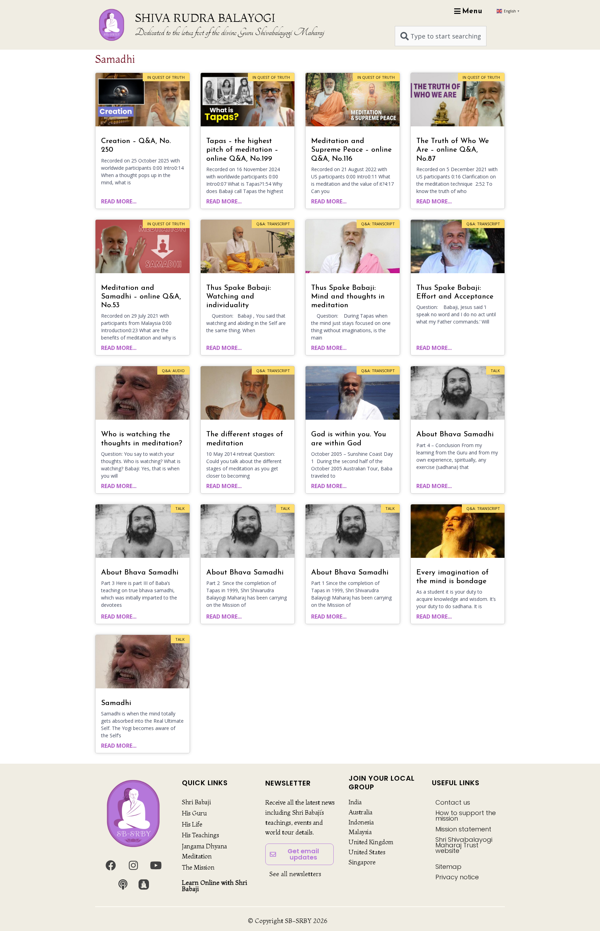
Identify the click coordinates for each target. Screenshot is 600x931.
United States (367, 852)
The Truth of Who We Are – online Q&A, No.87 (452, 149)
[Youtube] (155, 865)
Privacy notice (457, 877)
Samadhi (116, 703)
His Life (192, 824)
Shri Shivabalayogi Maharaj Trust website (463, 845)
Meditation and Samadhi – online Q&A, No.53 (141, 296)
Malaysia (360, 832)
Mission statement (463, 829)
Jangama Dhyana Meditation (204, 851)
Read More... (118, 201)
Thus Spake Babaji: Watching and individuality (238, 296)
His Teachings (200, 835)
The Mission (198, 867)
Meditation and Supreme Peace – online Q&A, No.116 (351, 149)
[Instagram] (133, 865)
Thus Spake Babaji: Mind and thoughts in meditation (348, 296)
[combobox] (440, 36)
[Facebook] (110, 865)
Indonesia (361, 822)
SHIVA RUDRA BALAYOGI (205, 18)
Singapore (362, 862)
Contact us (452, 802)
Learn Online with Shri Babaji (214, 886)
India (355, 802)
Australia (361, 812)
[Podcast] (122, 884)
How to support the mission (465, 815)
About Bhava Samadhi (455, 434)
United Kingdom (371, 842)
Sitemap (448, 866)
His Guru (194, 813)
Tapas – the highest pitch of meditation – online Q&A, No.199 (242, 149)
